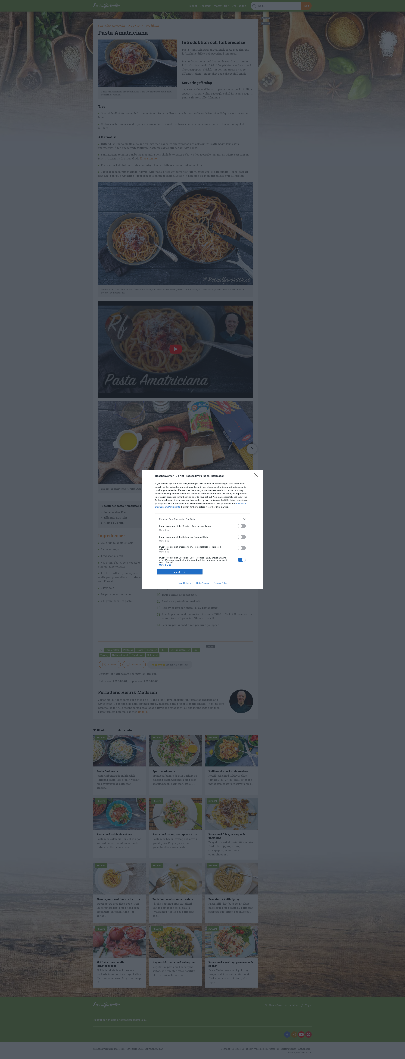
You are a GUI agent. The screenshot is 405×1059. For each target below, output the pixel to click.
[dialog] (202, 529)
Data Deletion (184, 583)
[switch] (242, 526)
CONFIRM (180, 572)
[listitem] (202, 519)
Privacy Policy (220, 583)
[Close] (257, 476)
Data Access (202, 583)
